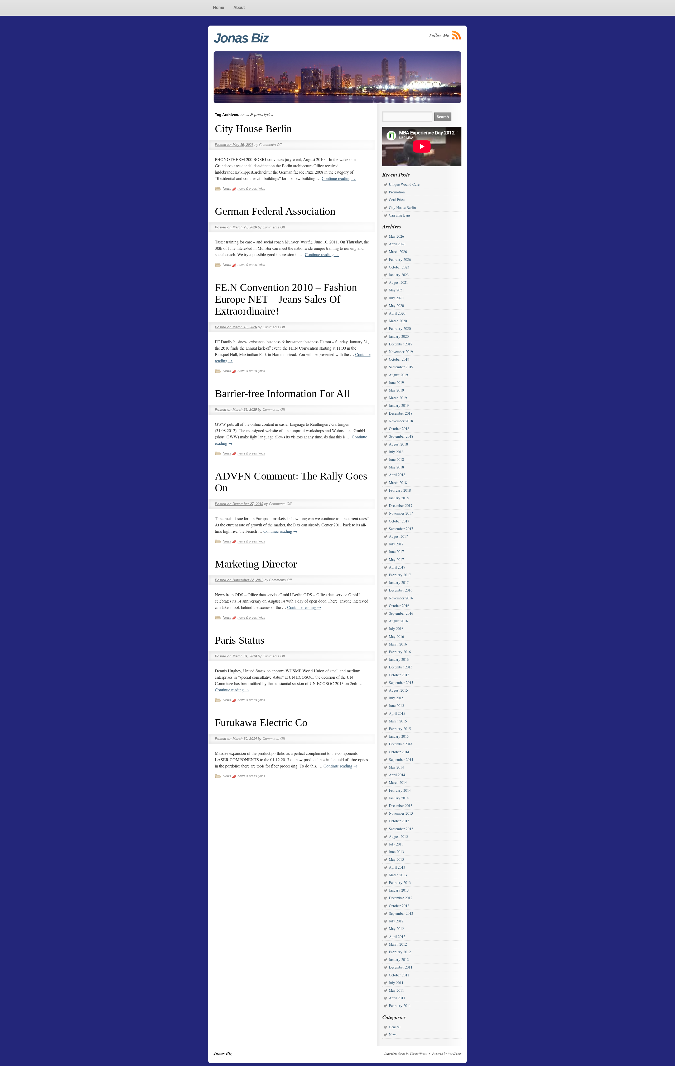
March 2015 (398, 720)
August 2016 (398, 620)
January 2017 (399, 582)
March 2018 (398, 482)
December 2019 (400, 343)
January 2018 (399, 497)
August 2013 (398, 836)
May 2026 (396, 236)
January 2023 (399, 274)
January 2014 (399, 797)
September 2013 (401, 828)
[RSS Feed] (456, 35)
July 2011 (396, 982)
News (227, 188)
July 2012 (396, 920)
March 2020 (398, 320)
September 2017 (401, 528)
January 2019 (399, 405)
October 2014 (399, 751)
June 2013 (396, 851)
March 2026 (398, 251)
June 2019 (396, 382)
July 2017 (396, 543)
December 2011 (400, 967)
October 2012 (399, 905)
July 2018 (396, 451)
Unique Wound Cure (404, 184)
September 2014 (401, 759)
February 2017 (400, 574)
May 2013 (396, 859)
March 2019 (398, 397)
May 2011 (396, 990)
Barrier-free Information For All (282, 393)
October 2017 (399, 521)
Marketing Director (256, 564)
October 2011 (399, 974)
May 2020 (396, 305)
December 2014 (400, 743)
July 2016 (396, 628)
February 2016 (400, 651)
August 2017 (398, 536)
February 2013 (400, 882)
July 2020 (396, 297)
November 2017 (401, 513)
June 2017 (396, 551)
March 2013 (398, 874)
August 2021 (398, 282)
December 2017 (400, 505)
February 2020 (400, 328)
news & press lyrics (251, 188)
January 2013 (399, 890)
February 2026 (400, 259)
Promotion (397, 191)
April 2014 (397, 774)
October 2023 (399, 267)
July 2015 (396, 697)
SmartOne (390, 1053)
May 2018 (396, 467)
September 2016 (401, 613)
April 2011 (397, 997)
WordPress (454, 1053)
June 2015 (396, 705)
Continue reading (339, 178)
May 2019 (396, 390)
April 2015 (397, 713)
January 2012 (399, 959)
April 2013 (397, 867)
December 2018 (400, 413)
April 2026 (397, 243)
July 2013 (396, 844)
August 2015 (398, 690)
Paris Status (239, 640)
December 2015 (400, 666)
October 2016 (399, 605)
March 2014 (398, 782)
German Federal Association (275, 211)
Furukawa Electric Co (261, 722)
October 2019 (399, 359)
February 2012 (400, 951)
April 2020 (397, 313)
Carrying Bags (399, 215)
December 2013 (400, 805)
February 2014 (400, 790)
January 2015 (399, 736)
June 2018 (396, 459)
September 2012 (401, 913)
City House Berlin (253, 129)
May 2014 (396, 767)
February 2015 (400, 728)
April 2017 (397, 567)
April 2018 (397, 474)
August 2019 (398, 374)
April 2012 (397, 936)
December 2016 (400, 590)
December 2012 (400, 897)
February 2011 (400, 1005)
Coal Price (396, 199)
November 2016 (401, 597)
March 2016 (398, 644)
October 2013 (399, 820)
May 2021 (396, 289)
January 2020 (399, 336)
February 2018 (400, 490)
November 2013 (401, 813)
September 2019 (401, 366)
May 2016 (396, 636)
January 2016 (399, 659)
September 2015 (401, 682)
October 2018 (399, 428)
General (395, 1026)
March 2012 (398, 944)
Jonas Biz (241, 38)
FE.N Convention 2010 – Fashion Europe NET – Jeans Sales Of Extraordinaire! (286, 299)
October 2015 (399, 674)
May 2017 (396, 559)
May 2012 (396, 928)
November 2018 (401, 420)
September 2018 (401, 436)
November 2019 (401, 351)
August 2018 (398, 444)
